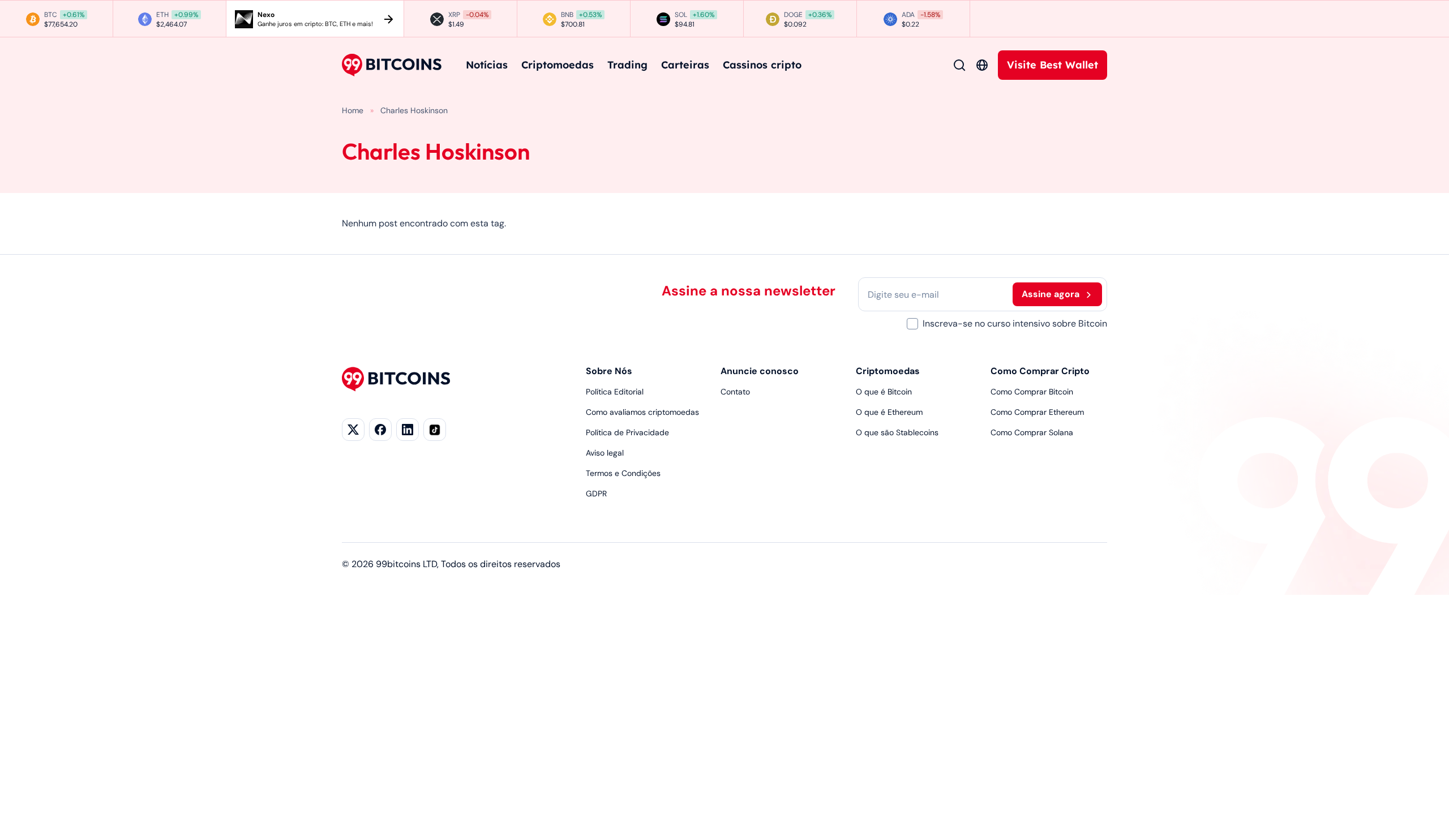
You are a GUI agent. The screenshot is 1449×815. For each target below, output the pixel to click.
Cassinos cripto (762, 64)
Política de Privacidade (627, 432)
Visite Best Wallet (1052, 64)
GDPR (596, 493)
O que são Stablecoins (897, 432)
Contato (735, 392)
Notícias (487, 64)
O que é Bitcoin (884, 392)
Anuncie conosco (760, 371)
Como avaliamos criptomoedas (642, 412)
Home (352, 110)
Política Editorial (615, 392)
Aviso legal (605, 453)
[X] (353, 429)
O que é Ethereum (889, 412)
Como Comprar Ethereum (1037, 412)
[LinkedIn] (407, 429)
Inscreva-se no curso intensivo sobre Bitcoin (1015, 323)
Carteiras (685, 64)
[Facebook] (380, 429)
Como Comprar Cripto (1040, 371)
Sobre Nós (609, 371)
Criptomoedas (557, 64)
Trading (627, 64)
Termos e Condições (623, 473)
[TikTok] (434, 429)
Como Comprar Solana (1032, 432)
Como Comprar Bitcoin (1032, 392)
